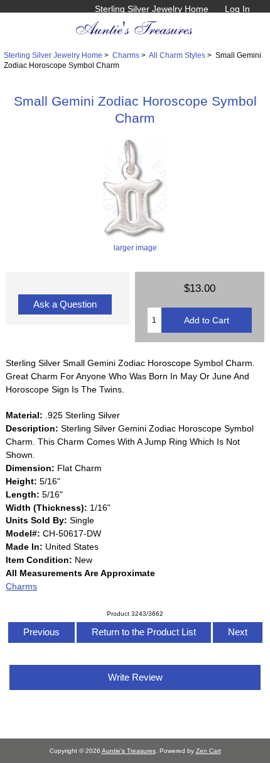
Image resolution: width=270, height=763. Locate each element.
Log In (237, 9)
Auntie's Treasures (129, 750)
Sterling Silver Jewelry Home (151, 9)
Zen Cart (208, 750)
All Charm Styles (177, 55)
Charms (125, 55)
